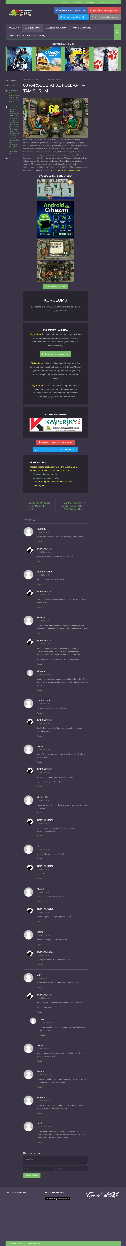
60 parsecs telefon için (14, 144)
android (14, 147)
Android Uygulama (56, 28)
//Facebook (90, 2)
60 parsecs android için (14, 125)
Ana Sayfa (14, 28)
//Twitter (101, 2)
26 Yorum (12, 85)
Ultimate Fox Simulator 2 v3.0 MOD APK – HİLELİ (39, 506)
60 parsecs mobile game (14, 140)
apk (13, 151)
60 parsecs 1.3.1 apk (13, 111)
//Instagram (112, 2)
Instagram (37, 478)
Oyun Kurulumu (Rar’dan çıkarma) (27, 36)
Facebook (37, 474)
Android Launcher (82, 28)
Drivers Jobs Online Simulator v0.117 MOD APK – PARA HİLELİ (72, 506)
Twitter (46, 474)
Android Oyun (32, 28)
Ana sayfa (66, 2)
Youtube (53, 474)
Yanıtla (39, 541)
